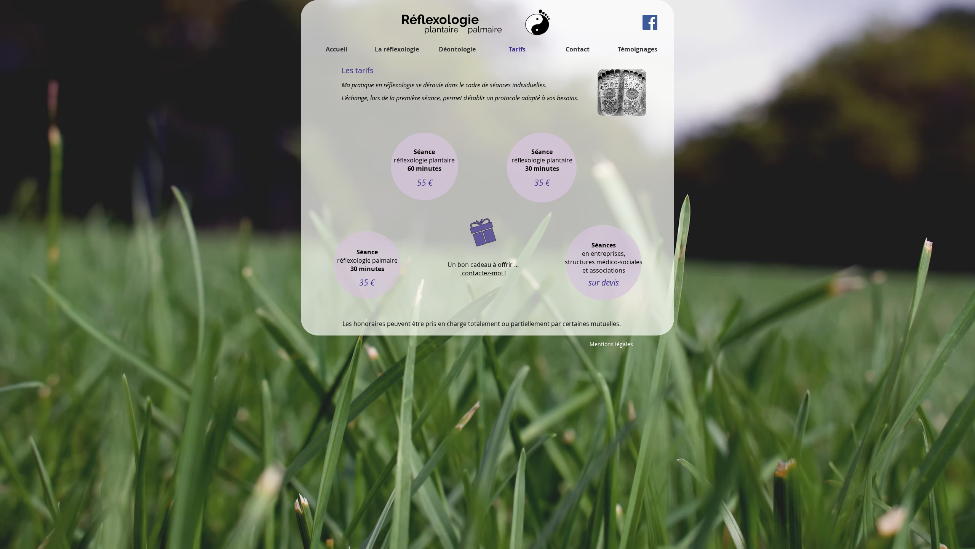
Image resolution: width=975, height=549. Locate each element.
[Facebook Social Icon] (650, 22)
